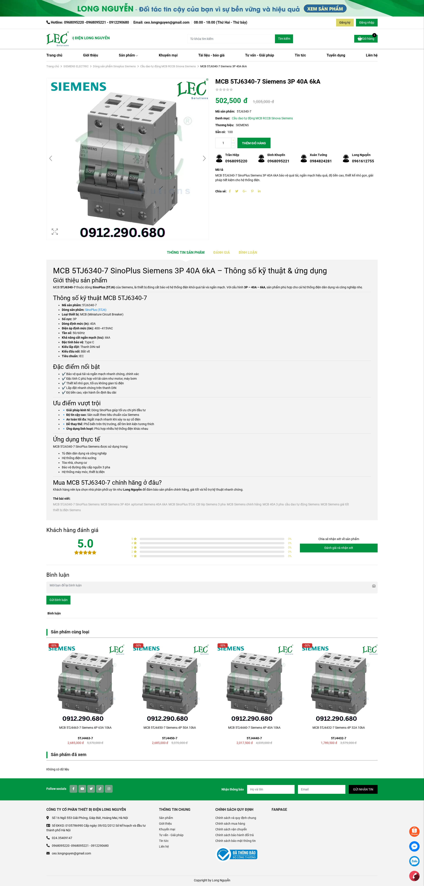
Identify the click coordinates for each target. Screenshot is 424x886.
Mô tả (219, 169)
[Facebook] (230, 191)
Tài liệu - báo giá (211, 55)
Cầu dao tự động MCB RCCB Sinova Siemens (168, 66)
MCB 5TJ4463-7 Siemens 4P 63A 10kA (85, 727)
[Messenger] (414, 846)
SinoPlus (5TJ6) (95, 310)
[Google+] (245, 191)
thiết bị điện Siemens (67, 510)
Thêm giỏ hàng (254, 143)
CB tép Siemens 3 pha (211, 504)
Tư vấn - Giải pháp (259, 55)
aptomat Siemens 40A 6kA (149, 504)
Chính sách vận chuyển (231, 829)
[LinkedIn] (259, 191)
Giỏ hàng (368, 37)
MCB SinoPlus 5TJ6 (181, 504)
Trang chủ (54, 55)
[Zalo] (414, 861)
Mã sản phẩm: (225, 111)
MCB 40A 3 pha (273, 504)
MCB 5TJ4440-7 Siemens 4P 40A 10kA (254, 727)
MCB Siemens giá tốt (335, 504)
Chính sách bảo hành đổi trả (234, 835)
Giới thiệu (90, 55)
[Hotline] (414, 875)
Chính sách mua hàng (230, 823)
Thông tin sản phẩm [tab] (185, 252)
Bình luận (248, 252)
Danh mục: (222, 118)
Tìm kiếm (284, 38)
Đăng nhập (366, 22)
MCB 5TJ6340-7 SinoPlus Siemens (76, 504)
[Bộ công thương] (236, 854)
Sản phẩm (127, 55)
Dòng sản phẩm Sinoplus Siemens (114, 66)
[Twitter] (236, 191)
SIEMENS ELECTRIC (76, 66)
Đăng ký (344, 22)
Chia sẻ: (221, 191)
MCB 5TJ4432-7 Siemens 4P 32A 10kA (338, 727)
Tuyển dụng (336, 55)
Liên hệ (372, 55)
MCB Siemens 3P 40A (115, 504)
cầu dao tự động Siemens (302, 504)
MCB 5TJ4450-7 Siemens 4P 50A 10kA (170, 727)
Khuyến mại (168, 55)
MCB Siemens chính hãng (244, 504)
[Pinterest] (252, 191)
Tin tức (300, 55)
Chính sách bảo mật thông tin (235, 841)
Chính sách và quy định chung (235, 818)
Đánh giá (221, 252)
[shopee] (414, 831)
